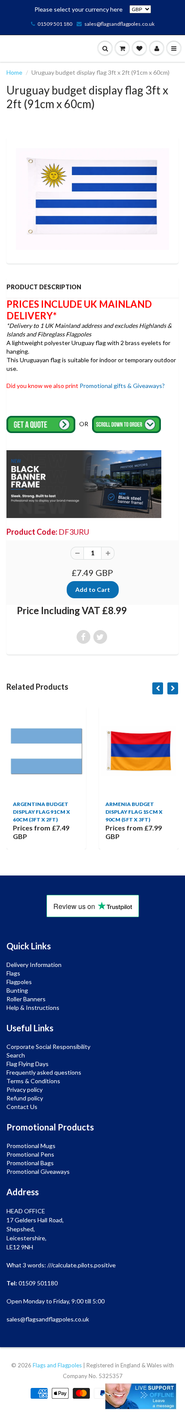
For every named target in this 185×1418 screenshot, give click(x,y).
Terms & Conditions (33, 1081)
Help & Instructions (32, 1007)
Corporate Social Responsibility (48, 1046)
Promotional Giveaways (38, 1171)
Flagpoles (19, 981)
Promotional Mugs (31, 1145)
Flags (13, 973)
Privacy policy (24, 1089)
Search (15, 1055)
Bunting (17, 990)
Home (14, 72)
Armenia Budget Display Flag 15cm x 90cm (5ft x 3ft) (113, 812)
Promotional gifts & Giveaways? (122, 385)
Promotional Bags (30, 1163)
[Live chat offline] (140, 1396)
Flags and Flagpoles (57, 1365)
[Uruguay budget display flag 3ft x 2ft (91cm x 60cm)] (92, 199)
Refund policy (24, 1098)
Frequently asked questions (43, 1072)
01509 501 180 (54, 24)
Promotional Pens (30, 1154)
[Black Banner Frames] (83, 483)
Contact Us (21, 1106)
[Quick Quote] (41, 423)
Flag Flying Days (27, 1063)
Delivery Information (34, 964)
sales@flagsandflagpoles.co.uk (119, 24)
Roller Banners (26, 999)
